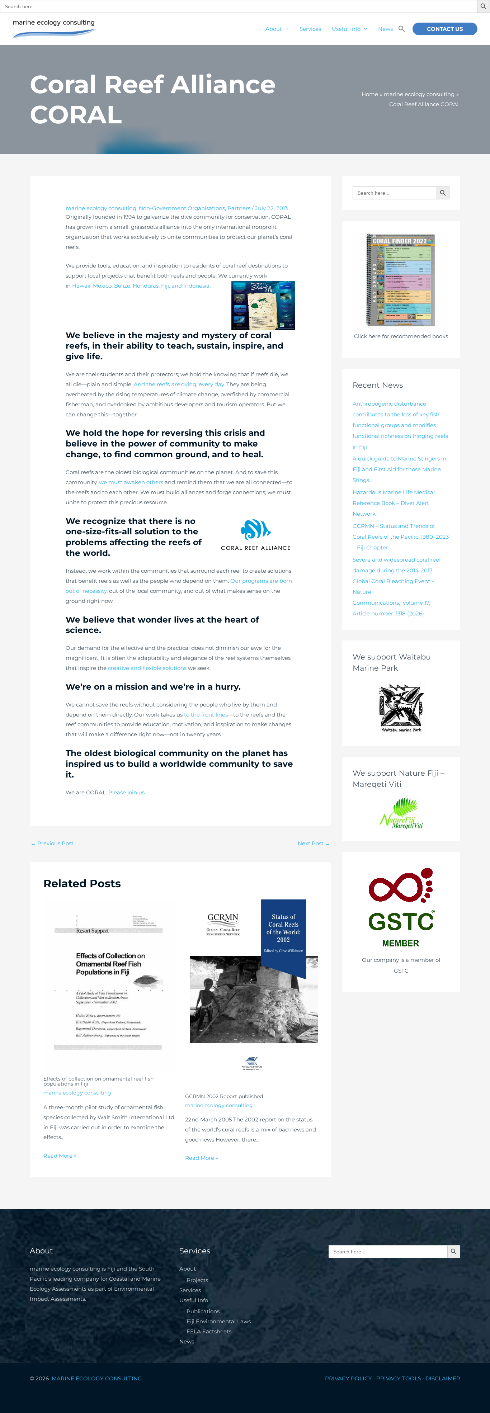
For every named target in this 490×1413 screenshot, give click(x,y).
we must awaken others (131, 482)
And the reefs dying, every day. (179, 384)
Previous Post (52, 843)
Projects (197, 1280)
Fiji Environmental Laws (219, 1321)
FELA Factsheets (209, 1331)
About (273, 28)
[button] (401, 29)
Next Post (314, 843)
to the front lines (206, 714)
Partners (238, 208)
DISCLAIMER (442, 1378)
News (385, 28)
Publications (203, 1311)
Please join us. (127, 792)
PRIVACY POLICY (348, 1378)
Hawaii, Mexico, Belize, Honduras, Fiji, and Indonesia (140, 285)
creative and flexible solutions (147, 668)
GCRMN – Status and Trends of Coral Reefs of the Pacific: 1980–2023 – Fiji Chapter (401, 537)
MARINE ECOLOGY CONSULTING (97, 1378)
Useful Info (346, 28)
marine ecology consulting (101, 208)
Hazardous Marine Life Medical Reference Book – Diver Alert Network (394, 503)
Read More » (59, 1155)
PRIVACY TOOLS (398, 1378)
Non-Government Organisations (182, 208)
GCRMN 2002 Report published (224, 1096)
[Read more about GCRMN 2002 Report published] (251, 993)
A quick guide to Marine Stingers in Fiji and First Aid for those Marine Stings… (399, 469)
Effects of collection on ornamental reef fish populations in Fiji (98, 1081)
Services (310, 28)
